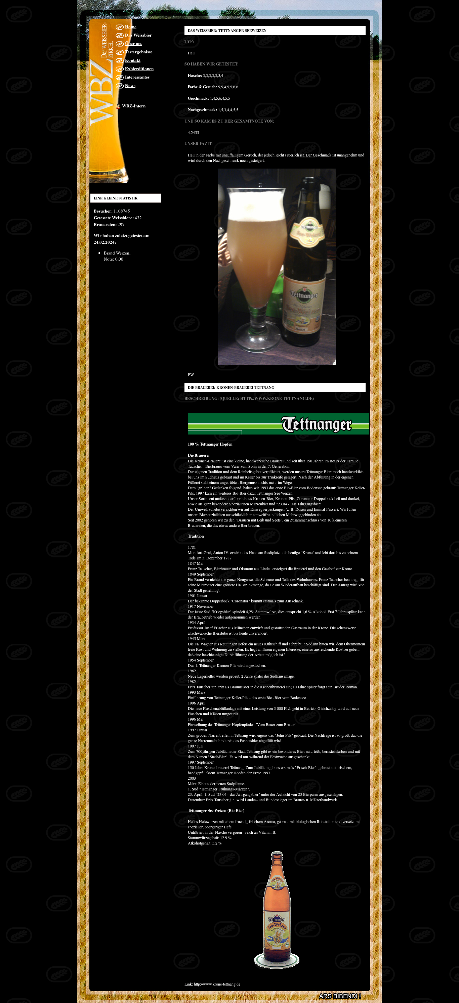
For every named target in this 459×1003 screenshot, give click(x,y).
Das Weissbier (138, 35)
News (130, 85)
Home (130, 26)
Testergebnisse (139, 51)
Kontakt (132, 60)
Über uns (133, 43)
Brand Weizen (116, 253)
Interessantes (137, 77)
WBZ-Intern (133, 105)
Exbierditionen (139, 68)
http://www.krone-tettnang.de (217, 984)
